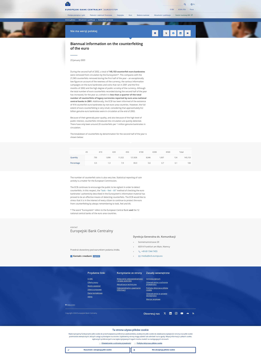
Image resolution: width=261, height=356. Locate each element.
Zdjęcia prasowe (95, 290)
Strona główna (70, 20)
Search (185, 4)
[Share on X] (166, 33)
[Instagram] (176, 313)
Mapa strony (71, 305)
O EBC (172, 9)
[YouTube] (181, 313)
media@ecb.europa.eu (152, 256)
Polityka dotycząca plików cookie (149, 343)
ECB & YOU (182, 9)
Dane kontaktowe (95, 293)
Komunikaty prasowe (105, 20)
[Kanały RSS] (193, 313)
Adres (90, 297)
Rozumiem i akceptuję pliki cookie (98, 350)
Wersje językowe (153, 299)
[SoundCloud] (187, 313)
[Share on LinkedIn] (180, 33)
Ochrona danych (153, 279)
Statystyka (120, 15)
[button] (188, 4)
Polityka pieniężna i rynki (76, 15)
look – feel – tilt (109, 191)
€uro (130, 15)
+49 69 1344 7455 (149, 252)
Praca (192, 9)
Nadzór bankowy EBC (182, 15)
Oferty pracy (93, 283)
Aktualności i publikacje (162, 15)
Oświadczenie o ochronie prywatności (116, 343)
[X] (164, 313)
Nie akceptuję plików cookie (163, 350)
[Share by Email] (188, 33)
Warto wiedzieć (94, 286)
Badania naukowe (143, 15)
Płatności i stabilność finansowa (101, 15)
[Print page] (155, 33)
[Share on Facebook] (173, 33)
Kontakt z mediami (82, 256)
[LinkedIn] (170, 313)
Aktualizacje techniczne (127, 285)
